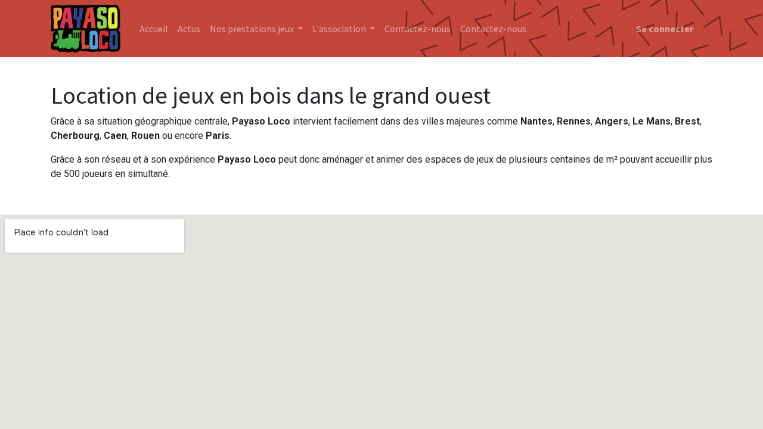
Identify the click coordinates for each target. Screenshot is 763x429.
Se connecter (664, 29)
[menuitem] (154, 29)
